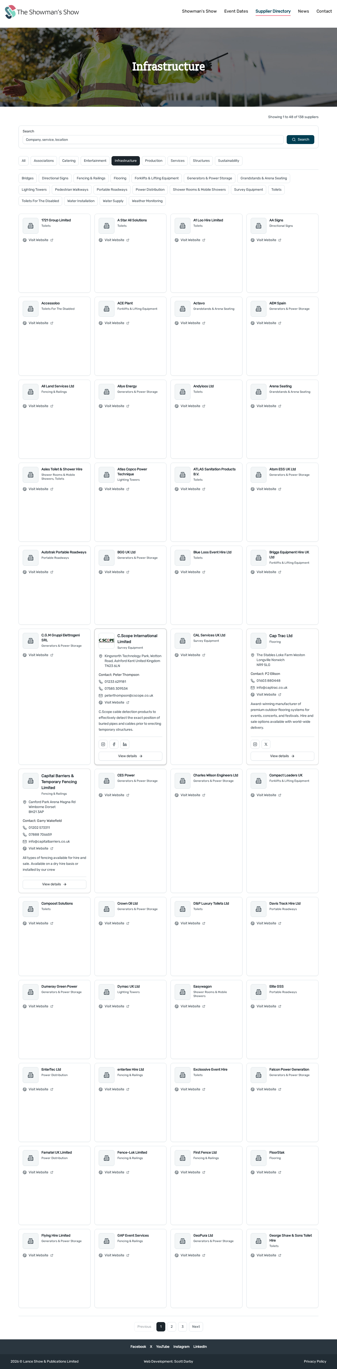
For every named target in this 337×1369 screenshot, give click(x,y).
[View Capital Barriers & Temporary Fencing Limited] (30, 781)
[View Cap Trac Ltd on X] (266, 744)
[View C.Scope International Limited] (106, 641)
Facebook (138, 1347)
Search (28, 131)
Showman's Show (199, 11)
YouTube (162, 1347)
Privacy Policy (315, 1361)
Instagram (181, 1347)
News (303, 11)
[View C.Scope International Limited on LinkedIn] (124, 744)
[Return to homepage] (42, 12)
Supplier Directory (273, 11)
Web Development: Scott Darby (168, 1361)
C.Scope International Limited (137, 638)
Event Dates (236, 11)
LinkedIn (200, 1347)
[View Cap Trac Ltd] (258, 641)
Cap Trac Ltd (281, 635)
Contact (324, 11)
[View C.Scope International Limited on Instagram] (103, 744)
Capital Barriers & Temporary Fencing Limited (59, 781)
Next (196, 1327)
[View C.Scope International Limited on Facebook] (114, 744)
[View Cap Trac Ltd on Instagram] (255, 744)
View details (127, 756)
